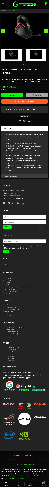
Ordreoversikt (9, 280)
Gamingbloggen (10, 289)
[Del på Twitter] (20, 121)
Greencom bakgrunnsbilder (13, 291)
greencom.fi (10, 360)
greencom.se (10, 356)
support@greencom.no (14, 195)
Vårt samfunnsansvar (11, 316)
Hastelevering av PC (12, 331)
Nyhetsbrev (42, 460)
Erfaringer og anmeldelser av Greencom (17, 287)
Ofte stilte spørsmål (27, 464)
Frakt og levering (10, 311)
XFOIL (8, 354)
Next (46, 31)
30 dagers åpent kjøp (11, 307)
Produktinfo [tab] (8, 128)
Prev (3, 31)
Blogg (17, 464)
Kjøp (13, 95)
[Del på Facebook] (24, 121)
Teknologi (8, 293)
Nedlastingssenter (12, 336)
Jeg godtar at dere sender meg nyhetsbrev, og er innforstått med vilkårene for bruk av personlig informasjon (24, 247)
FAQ (6, 314)
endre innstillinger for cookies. (14, 478)
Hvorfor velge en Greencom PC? (16, 327)
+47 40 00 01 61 (12, 193)
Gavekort (7, 282)
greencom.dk (10, 358)
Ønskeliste (38, 95)
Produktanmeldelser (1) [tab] (11, 176)
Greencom (8, 265)
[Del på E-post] (29, 121)
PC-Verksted (10, 329)
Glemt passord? (41, 227)
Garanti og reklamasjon (12, 309)
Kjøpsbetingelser (13, 460)
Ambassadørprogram (13, 347)
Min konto (8, 278)
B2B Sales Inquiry (12, 349)
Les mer (44, 252)
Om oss (7, 284)
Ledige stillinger (11, 352)
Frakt (4, 460)
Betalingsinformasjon (13, 334)
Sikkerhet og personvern (29, 460)
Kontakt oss (8, 305)
